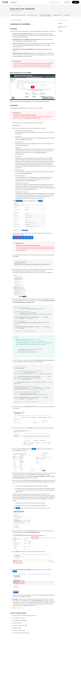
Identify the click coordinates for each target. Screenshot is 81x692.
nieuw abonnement (24, 35)
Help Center (14, 2)
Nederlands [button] (66, 2)
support (28, 118)
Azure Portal (19, 167)
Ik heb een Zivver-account (32, 15)
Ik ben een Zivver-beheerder (45, 15)
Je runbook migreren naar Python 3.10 (21, 632)
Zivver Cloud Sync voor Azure (19, 618)
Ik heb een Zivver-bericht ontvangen (18, 15)
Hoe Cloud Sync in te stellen (62, 27)
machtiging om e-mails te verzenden (44, 360)
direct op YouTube (25, 101)
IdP (48, 63)
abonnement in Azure (47, 33)
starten (34, 448)
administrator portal (42, 138)
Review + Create (19, 200)
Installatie (60, 31)
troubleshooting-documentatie (20, 477)
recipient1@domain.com (20, 180)
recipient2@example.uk (31, 180)
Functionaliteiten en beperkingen (20, 620)
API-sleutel (35, 43)
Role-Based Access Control (31, 45)
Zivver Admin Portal (51, 187)
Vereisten (60, 23)
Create (40, 200)
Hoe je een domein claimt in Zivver (42, 49)
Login (75, 2)
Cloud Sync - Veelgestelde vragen (20, 625)
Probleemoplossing (17, 628)
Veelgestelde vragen (57, 15)
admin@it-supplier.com (42, 152)
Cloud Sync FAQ (43, 54)
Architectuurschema (17, 623)
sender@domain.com (26, 173)
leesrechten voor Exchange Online (23, 41)
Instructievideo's (67, 15)
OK (14, 571)
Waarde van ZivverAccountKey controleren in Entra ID (24, 615)
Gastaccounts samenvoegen (19, 630)
